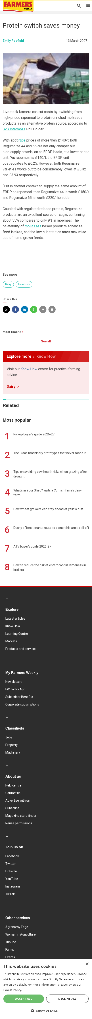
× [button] (87, 964)
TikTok (10, 894)
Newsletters (13, 681)
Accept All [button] (23, 999)
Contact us (13, 793)
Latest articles (15, 618)
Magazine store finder (20, 815)
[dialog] (46, 989)
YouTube (11, 879)
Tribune (10, 942)
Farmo (10, 949)
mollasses (33, 226)
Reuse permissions (18, 823)
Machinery (12, 752)
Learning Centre (16, 633)
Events (10, 957)
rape (22, 140)
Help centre (13, 785)
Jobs (8, 737)
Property (11, 745)
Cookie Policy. (12, 990)
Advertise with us (17, 800)
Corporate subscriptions (22, 704)
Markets (11, 641)
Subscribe (12, 808)
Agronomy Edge (16, 927)
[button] (46, 1011)
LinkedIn (11, 871)
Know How (29, 369)
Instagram (12, 886)
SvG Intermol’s (14, 129)
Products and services (20, 649)
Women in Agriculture (20, 934)
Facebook (12, 856)
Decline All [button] (67, 999)
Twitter (10, 863)
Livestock (24, 284)
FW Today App (15, 689)
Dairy (8, 284)
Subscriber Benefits (19, 697)
